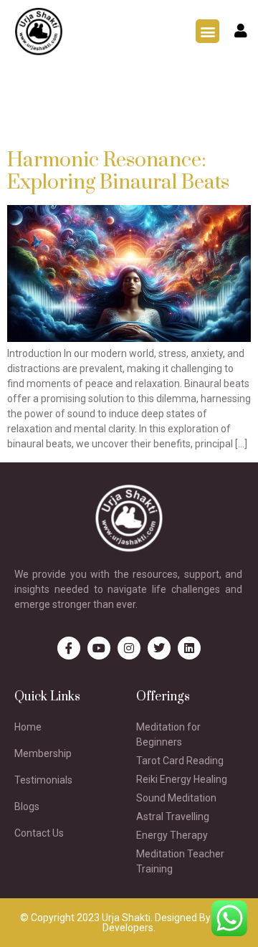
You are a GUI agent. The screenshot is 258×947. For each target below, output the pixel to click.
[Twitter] (159, 648)
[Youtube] (98, 648)
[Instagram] (129, 648)
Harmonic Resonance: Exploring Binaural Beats (118, 171)
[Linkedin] (189, 648)
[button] (207, 31)
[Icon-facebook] (68, 648)
